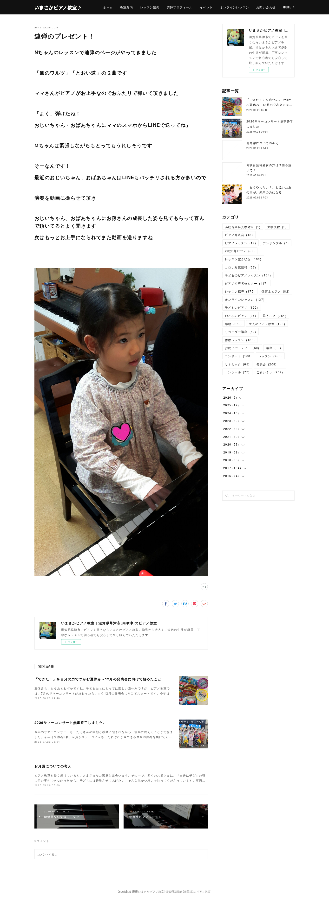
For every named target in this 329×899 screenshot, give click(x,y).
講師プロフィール (180, 7)
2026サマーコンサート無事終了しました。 (70, 722)
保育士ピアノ (276, 291)
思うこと (274, 315)
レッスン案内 (149, 7)
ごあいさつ (270, 372)
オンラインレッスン (234, 7)
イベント (206, 7)
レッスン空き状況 (243, 259)
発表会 (267, 364)
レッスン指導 (240, 291)
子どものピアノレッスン (248, 275)
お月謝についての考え (53, 766)
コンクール (237, 372)
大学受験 (277, 227)
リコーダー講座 (240, 332)
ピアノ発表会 (239, 235)
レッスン (270, 356)
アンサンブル (276, 243)
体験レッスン (240, 340)
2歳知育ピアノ (240, 251)
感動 (233, 324)
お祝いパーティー (242, 348)
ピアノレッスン (240, 243)
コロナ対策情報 (240, 267)
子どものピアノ (241, 307)
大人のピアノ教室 (267, 324)
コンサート (238, 356)
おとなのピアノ (240, 315)
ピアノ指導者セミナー (246, 283)
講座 (273, 348)
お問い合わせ (266, 7)
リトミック (237, 364)
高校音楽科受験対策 (243, 227)
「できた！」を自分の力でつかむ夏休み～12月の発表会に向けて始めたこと (97, 678)
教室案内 (126, 7)
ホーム (108, 7)
